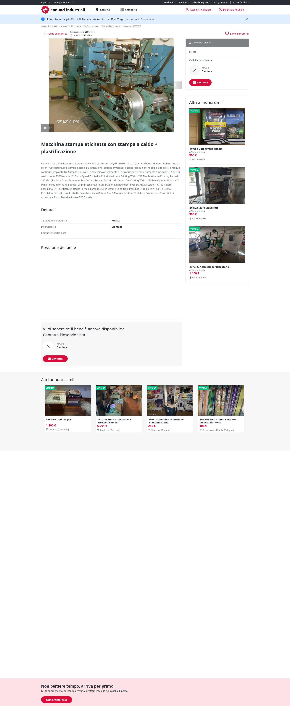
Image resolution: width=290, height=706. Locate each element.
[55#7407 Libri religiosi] (68, 400)
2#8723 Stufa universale (204, 207)
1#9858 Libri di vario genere (206, 148)
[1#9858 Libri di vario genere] (217, 126)
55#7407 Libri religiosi (59, 419)
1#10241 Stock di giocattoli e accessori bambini (114, 421)
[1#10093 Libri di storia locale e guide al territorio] (221, 400)
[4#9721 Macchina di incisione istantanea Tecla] (170, 400)
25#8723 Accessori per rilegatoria (209, 267)
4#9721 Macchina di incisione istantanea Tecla (166, 421)
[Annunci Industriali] (63, 9)
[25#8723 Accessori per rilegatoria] (217, 244)
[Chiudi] (247, 19)
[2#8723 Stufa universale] (217, 185)
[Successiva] (175, 85)
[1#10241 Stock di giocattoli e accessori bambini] (119, 400)
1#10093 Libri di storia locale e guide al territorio (218, 421)
